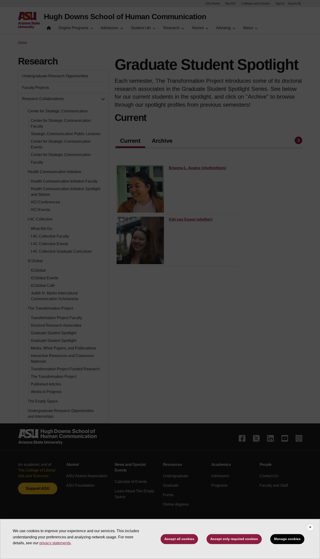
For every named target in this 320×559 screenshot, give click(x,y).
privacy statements (55, 543)
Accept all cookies (179, 539)
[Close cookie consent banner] (310, 527)
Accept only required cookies (234, 539)
